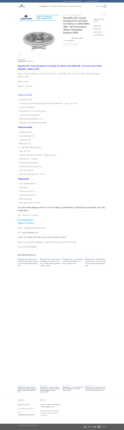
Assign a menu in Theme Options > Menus (72, 1)
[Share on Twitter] (67, 44)
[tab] (21, 61)
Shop (69, 15)
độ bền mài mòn (63, 6)
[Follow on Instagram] (102, 1)
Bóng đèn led (44, 6)
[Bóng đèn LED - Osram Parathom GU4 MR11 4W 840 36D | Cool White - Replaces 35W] (73, 321)
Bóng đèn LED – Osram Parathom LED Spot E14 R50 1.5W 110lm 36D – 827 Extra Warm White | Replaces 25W (95, 388)
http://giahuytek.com (30, 232)
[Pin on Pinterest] (74, 44)
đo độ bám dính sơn (75, 6)
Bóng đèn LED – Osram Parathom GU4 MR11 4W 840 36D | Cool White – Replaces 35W (73, 388)
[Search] (37, 6)
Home (65, 15)
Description (21, 61)
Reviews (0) (30, 61)
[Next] (106, 327)
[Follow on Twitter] (103, 1)
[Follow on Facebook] (100, 1)
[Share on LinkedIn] (77, 44)
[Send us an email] (105, 1)
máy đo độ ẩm (53, 6)
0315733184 (31, 247)
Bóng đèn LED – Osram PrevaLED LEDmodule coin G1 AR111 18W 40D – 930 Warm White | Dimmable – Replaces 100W (50, 389)
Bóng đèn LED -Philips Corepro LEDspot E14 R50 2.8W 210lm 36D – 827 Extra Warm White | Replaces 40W (27, 389)
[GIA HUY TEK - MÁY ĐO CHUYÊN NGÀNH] (26, 6)
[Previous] (18, 327)
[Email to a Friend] (71, 44)
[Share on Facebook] (64, 44)
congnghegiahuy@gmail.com (26, 414)
